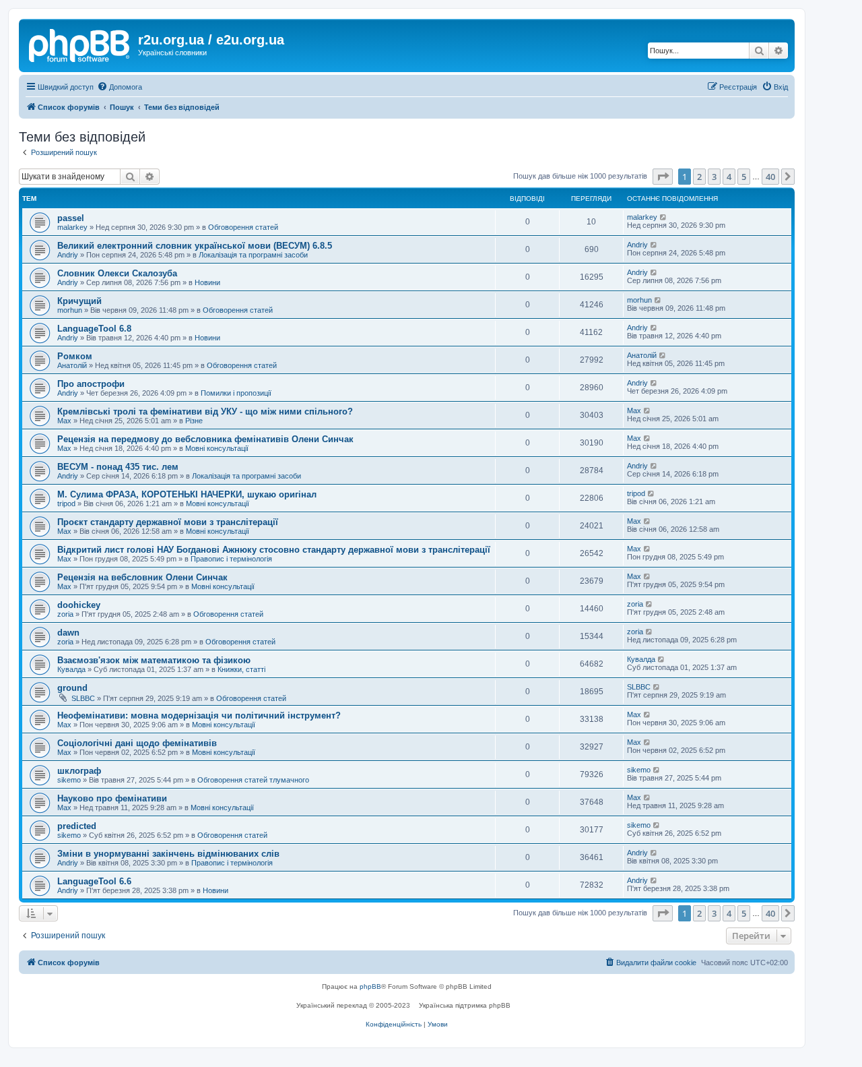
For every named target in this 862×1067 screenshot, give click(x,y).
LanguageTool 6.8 (94, 329)
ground (72, 688)
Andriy (67, 255)
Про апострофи (91, 384)
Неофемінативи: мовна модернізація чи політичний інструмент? (199, 715)
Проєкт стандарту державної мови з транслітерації (167, 522)
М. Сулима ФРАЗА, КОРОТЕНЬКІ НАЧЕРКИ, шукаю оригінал (187, 494)
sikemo (69, 780)
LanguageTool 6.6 (94, 881)
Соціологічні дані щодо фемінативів (137, 743)
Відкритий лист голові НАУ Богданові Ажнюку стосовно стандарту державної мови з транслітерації (273, 550)
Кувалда (71, 669)
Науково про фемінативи (112, 798)
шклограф (79, 771)
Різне (194, 421)
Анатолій (72, 365)
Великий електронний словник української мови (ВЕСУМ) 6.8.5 (194, 246)
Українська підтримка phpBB (464, 1005)
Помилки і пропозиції (236, 393)
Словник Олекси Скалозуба (117, 273)
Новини (207, 282)
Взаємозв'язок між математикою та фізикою (154, 660)
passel (70, 218)
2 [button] (699, 177)
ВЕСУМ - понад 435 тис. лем (117, 467)
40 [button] (770, 177)
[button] (663, 177)
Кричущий (79, 301)
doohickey (78, 605)
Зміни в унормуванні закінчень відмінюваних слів (168, 854)
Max (64, 421)
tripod (66, 503)
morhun (69, 310)
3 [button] (714, 177)
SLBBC (83, 698)
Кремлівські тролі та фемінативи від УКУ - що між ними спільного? (205, 411)
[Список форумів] (80, 43)
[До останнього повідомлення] (663, 217)
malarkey (72, 227)
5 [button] (743, 177)
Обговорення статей (243, 227)
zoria (65, 614)
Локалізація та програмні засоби (253, 255)
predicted (76, 826)
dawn (68, 633)
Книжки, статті (241, 669)
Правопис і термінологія (231, 559)
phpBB (370, 986)
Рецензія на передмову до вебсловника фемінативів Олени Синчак (205, 439)
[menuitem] (119, 87)
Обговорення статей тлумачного (253, 780)
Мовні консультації (216, 448)
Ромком (74, 356)
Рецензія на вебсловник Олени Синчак (142, 577)
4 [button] (729, 177)
